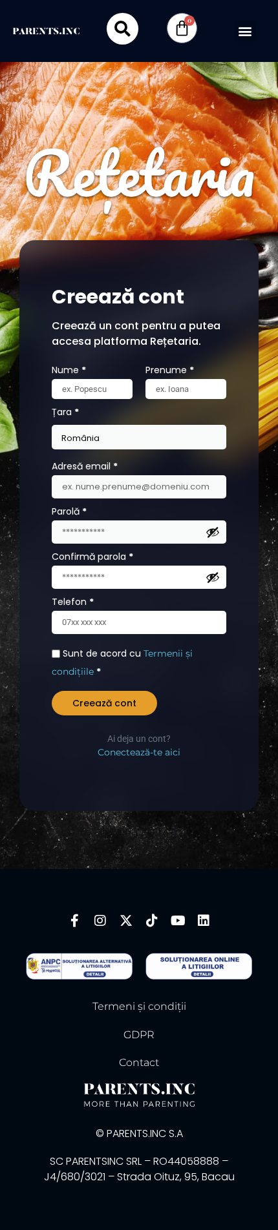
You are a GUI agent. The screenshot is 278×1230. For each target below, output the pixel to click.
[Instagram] (100, 921)
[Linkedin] (204, 921)
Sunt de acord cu (122, 662)
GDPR (139, 1035)
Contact (139, 1062)
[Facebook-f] (74, 921)
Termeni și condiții (139, 1006)
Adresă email (109, 465)
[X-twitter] (126, 921)
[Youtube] (178, 921)
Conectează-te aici (139, 752)
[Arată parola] (213, 532)
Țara (65, 411)
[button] (245, 31)
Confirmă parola (92, 556)
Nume (69, 370)
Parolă (94, 510)
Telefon (73, 601)
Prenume (169, 370)
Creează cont (104, 703)
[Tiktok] (152, 921)
